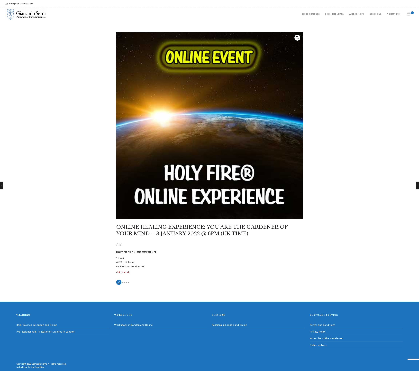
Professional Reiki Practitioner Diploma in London (45, 331)
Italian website (318, 345)
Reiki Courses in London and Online (36, 324)
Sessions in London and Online (229, 324)
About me (393, 13)
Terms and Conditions (322, 324)
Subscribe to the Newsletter (326, 338)
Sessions (376, 13)
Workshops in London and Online (133, 324)
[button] (297, 38)
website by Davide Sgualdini (30, 366)
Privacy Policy (318, 331)
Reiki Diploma (334, 13)
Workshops (356, 13)
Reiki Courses (310, 13)
